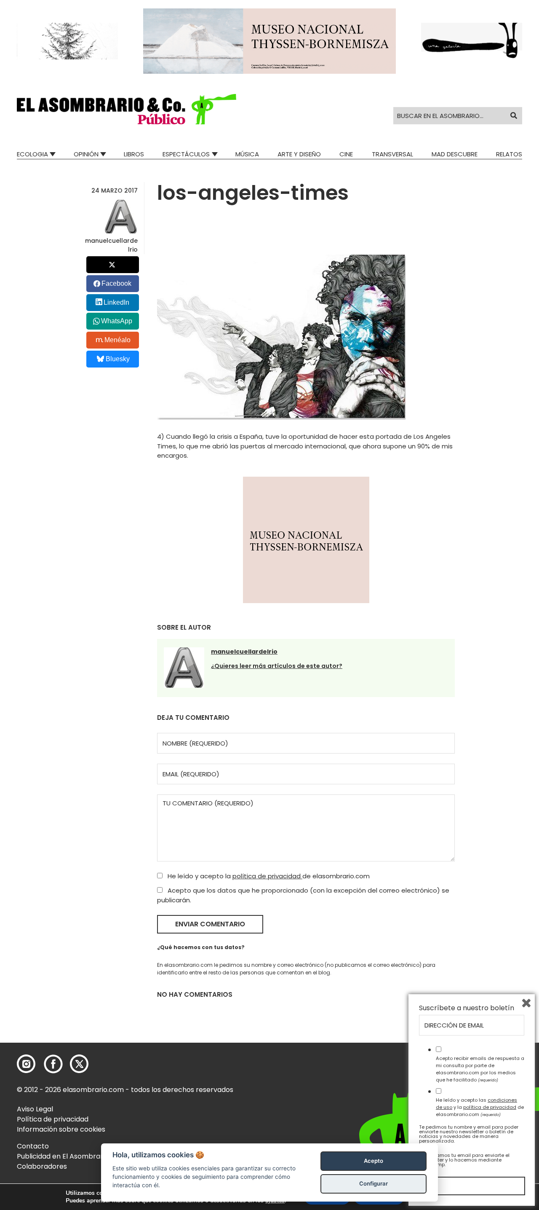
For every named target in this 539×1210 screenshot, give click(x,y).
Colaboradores (42, 1166)
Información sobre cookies (61, 1129)
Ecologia (32, 154)
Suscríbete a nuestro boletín (466, 1008)
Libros (134, 154)
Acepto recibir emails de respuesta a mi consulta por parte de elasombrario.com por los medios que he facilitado (480, 1069)
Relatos (509, 154)
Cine (346, 154)
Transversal (392, 154)
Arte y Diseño (299, 154)
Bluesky (118, 358)
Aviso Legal (35, 1109)
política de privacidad (267, 876)
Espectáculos (186, 154)
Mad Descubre (455, 154)
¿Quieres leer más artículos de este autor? (276, 666)
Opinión (86, 154)
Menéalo (117, 339)
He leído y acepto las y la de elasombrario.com (480, 1107)
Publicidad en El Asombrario (63, 1156)
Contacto (33, 1146)
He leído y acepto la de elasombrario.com (268, 876)
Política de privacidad (52, 1119)
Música (247, 154)
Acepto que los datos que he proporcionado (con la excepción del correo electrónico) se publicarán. (303, 895)
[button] (126, 109)
